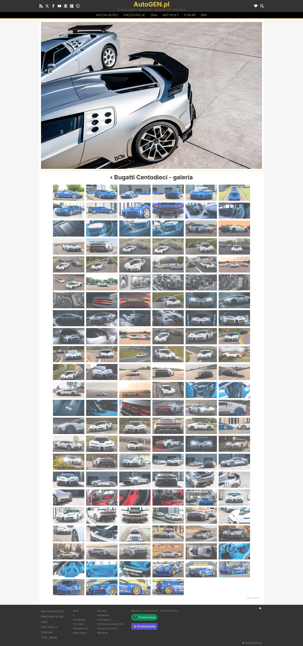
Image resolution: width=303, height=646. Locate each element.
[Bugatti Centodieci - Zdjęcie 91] (68, 462)
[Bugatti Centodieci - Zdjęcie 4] (168, 193)
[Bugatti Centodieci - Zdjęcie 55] (68, 354)
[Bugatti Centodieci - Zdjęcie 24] (234, 246)
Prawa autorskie (107, 628)
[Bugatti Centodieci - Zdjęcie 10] (168, 211)
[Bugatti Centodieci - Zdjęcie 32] (101, 282)
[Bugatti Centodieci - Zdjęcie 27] (135, 264)
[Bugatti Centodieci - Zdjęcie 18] (234, 228)
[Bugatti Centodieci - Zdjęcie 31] (68, 282)
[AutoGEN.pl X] (47, 6)
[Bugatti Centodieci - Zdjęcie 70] (168, 390)
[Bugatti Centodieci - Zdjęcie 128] (101, 569)
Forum (189, 15)
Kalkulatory (80, 632)
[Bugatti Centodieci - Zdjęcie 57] (135, 354)
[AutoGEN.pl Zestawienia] (65, 6)
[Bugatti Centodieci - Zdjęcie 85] (68, 444)
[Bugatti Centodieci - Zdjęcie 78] (234, 408)
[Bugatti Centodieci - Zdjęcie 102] (234, 480)
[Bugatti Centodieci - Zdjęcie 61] (68, 372)
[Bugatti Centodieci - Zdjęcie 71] (201, 390)
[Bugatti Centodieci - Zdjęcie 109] (68, 515)
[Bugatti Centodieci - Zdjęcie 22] (168, 246)
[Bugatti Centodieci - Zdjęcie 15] (135, 228)
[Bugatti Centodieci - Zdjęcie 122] (101, 551)
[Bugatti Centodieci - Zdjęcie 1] (68, 193)
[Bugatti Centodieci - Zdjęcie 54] (234, 336)
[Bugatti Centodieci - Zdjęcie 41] (201, 300)
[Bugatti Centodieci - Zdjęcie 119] (201, 533)
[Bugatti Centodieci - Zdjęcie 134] (101, 587)
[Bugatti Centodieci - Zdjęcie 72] (234, 390)
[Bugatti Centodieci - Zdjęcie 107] (201, 497)
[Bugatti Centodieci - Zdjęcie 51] (135, 336)
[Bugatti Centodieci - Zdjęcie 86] (101, 444)
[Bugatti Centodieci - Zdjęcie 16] (168, 228)
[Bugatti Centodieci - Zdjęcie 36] (234, 282)
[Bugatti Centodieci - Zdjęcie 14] (101, 228)
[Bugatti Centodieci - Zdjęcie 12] (234, 211)
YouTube (78, 624)
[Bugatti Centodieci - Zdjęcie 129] (135, 569)
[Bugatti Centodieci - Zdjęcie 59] (201, 354)
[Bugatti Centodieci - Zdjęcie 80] (101, 426)
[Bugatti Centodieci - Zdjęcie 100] (168, 480)
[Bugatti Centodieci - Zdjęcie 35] (201, 282)
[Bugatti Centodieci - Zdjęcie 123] (135, 551)
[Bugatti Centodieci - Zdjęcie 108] (234, 497)
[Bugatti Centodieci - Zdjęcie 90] (234, 444)
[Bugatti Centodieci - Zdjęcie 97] (68, 480)
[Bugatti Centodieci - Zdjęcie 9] (135, 211)
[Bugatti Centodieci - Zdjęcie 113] (201, 515)
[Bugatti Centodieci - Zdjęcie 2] (101, 193)
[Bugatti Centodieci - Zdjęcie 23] (201, 246)
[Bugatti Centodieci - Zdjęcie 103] (207, 95)
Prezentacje (134, 15)
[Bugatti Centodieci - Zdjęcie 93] (135, 462)
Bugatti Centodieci (140, 177)
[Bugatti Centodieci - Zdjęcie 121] (68, 551)
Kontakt (102, 610)
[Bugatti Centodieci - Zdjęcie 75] (135, 408)
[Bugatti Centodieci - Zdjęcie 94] (168, 462)
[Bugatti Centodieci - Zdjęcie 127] (68, 569)
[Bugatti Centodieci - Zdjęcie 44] (101, 318)
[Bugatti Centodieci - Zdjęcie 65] (201, 372)
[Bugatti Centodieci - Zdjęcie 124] (168, 551)
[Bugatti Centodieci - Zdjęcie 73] (68, 408)
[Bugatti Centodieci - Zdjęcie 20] (101, 246)
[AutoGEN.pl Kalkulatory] (71, 6)
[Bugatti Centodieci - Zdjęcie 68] (101, 390)
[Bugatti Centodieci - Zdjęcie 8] (101, 211)
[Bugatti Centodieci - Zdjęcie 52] (168, 336)
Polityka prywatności (110, 624)
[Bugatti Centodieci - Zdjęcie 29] (201, 264)
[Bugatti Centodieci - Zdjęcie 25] (68, 264)
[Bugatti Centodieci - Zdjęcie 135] (135, 587)
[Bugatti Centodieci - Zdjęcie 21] (135, 246)
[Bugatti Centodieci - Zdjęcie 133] (68, 587)
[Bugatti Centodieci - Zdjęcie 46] (168, 318)
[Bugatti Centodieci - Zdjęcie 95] (201, 462)
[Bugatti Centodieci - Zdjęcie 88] (168, 444)
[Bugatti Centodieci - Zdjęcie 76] (168, 408)
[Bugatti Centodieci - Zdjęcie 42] (234, 300)
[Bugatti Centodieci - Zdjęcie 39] (135, 300)
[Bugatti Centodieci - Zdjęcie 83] (201, 426)
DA (153, 15)
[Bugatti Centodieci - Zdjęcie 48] (234, 318)
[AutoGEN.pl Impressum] (78, 6)
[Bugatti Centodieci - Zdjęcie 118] (168, 533)
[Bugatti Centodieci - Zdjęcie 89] (201, 444)
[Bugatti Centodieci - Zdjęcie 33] (135, 282)
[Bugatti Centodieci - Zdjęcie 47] (201, 318)
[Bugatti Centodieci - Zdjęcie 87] (135, 444)
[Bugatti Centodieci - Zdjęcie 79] (68, 426)
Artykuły (171, 15)
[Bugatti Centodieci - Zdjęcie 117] (135, 533)
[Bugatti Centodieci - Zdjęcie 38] (101, 300)
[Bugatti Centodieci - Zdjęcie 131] (201, 569)
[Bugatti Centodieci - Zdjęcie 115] (68, 533)
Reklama (102, 632)
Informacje (104, 619)
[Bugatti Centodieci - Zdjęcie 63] (135, 372)
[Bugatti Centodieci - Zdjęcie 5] (201, 193)
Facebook (79, 619)
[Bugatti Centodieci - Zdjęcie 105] (135, 497)
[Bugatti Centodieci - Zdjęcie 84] (234, 426)
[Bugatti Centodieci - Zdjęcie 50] (101, 336)
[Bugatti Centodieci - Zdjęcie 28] (168, 264)
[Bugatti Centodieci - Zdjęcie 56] (101, 354)
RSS (75, 610)
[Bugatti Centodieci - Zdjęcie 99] (135, 480)
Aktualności (107, 15)
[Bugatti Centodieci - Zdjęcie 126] (234, 551)
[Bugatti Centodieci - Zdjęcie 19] (68, 246)
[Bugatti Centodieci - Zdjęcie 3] (135, 193)
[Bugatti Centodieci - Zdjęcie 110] (101, 515)
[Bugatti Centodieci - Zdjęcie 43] (68, 318)
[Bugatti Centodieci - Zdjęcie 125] (201, 551)
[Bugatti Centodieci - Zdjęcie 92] (101, 462)
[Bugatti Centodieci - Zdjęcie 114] (234, 515)
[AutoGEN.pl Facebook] (53, 6)
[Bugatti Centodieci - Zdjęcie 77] (201, 408)
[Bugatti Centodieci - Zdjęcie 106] (168, 497)
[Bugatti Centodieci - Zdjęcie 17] (201, 228)
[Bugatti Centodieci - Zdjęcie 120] (234, 533)
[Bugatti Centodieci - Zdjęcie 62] (101, 372)
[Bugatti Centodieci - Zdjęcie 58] (168, 354)
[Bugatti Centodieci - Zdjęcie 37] (68, 300)
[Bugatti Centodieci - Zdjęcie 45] (135, 318)
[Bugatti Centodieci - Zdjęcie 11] (201, 211)
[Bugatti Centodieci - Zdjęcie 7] (68, 211)
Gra (204, 15)
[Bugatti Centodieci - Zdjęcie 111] (135, 515)
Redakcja (103, 615)
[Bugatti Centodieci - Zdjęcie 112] (168, 515)
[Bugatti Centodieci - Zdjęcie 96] (234, 462)
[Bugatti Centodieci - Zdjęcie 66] (234, 372)
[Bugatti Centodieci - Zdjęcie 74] (101, 408)
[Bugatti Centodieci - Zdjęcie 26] (101, 264)
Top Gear (49, 637)
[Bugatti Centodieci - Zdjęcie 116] (101, 533)
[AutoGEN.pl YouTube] (59, 6)
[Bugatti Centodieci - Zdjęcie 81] (135, 426)
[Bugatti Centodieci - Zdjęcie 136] (168, 587)
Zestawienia (80, 628)
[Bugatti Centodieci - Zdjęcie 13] (68, 228)
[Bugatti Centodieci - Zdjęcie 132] (234, 569)
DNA (44, 621)
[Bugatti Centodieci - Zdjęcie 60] (234, 354)
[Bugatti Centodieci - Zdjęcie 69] (135, 390)
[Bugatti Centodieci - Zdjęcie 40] (168, 300)
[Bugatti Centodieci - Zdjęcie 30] (234, 264)
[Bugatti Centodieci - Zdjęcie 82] (168, 426)
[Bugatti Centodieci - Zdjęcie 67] (68, 390)
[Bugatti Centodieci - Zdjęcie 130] (168, 569)
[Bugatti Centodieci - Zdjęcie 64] (168, 372)
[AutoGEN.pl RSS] (41, 6)
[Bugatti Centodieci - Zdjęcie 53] (201, 336)
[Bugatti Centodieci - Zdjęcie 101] (96, 95)
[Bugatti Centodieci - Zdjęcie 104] (101, 497)
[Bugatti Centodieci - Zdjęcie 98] (101, 480)
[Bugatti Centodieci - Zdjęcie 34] (168, 282)
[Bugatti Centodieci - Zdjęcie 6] (234, 193)
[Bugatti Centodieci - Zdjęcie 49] (68, 336)
